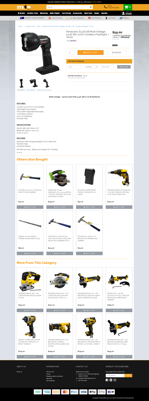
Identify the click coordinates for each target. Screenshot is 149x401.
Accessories (77, 13)
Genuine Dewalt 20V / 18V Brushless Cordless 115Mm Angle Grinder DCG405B (89, 296)
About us (19, 372)
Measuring (44, 13)
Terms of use (50, 372)
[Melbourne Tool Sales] (24, 6)
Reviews (40, 90)
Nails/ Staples (55, 13)
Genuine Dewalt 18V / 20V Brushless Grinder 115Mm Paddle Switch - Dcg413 (117, 342)
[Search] (91, 7)
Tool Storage (66, 13)
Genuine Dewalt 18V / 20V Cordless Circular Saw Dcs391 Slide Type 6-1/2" (58, 296)
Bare (38, 26)
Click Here (96, 2)
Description (21, 90)
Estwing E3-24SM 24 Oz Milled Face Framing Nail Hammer (88, 239)
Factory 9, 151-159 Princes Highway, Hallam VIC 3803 (88, 375)
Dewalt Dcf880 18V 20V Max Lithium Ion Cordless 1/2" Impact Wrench (29, 342)
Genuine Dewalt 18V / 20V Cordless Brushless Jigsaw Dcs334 (29, 296)
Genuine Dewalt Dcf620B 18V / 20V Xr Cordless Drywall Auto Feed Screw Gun (118, 192)
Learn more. (115, 39)
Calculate (124, 67)
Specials (104, 13)
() (130, 7)
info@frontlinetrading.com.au (86, 378)
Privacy (48, 374)
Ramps (96, 13)
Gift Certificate (50, 380)
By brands (21, 13)
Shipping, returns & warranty (54, 376)
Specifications (31, 90)
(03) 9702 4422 (113, 8)
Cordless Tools (32, 13)
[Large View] (21, 83)
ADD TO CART (91, 52)
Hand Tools (88, 13)
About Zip (49, 378)
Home (20, 26)
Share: (69, 40)
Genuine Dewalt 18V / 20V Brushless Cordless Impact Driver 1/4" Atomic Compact (89, 342)
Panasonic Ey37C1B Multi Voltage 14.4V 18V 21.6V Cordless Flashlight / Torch (67, 26)
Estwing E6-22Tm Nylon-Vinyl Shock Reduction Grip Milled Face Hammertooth (59, 239)
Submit (128, 375)
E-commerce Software (122, 398)
